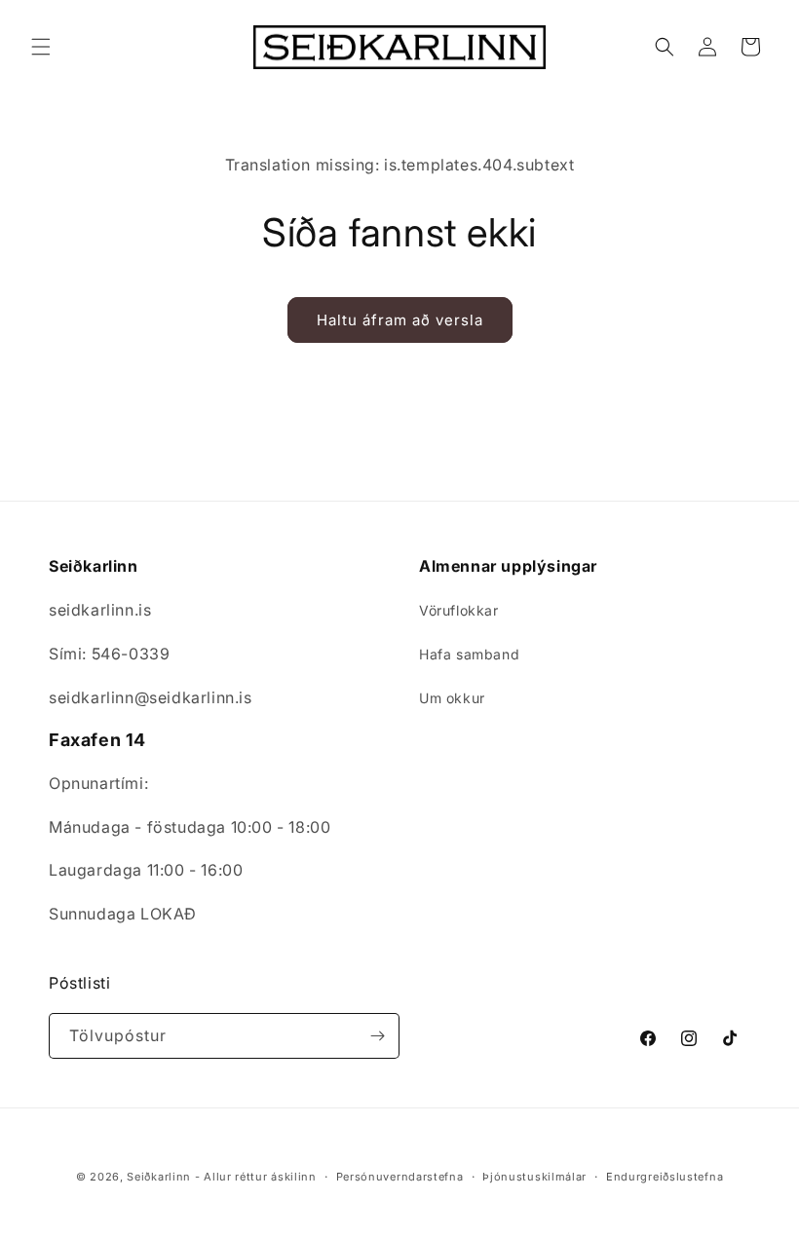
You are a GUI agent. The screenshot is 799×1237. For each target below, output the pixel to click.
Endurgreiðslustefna (664, 1176)
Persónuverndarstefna (400, 1176)
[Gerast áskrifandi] (377, 1036)
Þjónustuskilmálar (534, 1176)
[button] (40, 46)
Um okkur (452, 698)
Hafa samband (469, 654)
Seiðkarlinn (159, 1176)
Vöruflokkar (459, 610)
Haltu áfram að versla (400, 320)
